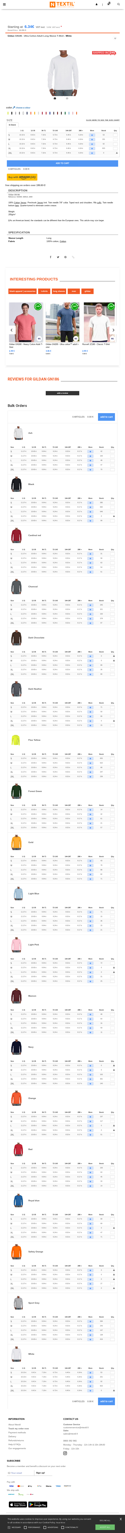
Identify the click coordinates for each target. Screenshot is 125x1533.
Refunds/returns (16, 1440)
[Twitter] (58, 257)
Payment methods (17, 1432)
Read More (60, 1522)
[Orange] (30, 113)
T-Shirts (44, 291)
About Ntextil (14, 1424)
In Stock (12, 125)
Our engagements (17, 1448)
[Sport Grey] (15, 113)
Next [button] (115, 75)
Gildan (11, 36)
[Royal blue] (49, 113)
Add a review (62, 393)
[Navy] (27, 113)
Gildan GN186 (14, 195)
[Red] (46, 113)
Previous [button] (12, 75)
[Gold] (34, 113)
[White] (23, 113)
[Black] (11, 113)
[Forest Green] (65, 113)
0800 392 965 (70, 1441)
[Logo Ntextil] (62, 4)
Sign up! (40, 1473)
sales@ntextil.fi (70, 1433)
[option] (62, 73)
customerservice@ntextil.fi (76, 1427)
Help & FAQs (14, 1444)
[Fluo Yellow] (8, 113)
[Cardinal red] (42, 113)
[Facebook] (50, 257)
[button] (96, 4)
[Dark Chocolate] (61, 113)
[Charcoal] (19, 113)
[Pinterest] (65, 257)
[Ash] (38, 113)
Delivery (12, 1436)
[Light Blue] (69, 113)
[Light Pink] (72, 113)
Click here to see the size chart (103, 120)
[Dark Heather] (53, 113)
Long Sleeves (59, 291)
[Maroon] (57, 113)
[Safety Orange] (76, 113)
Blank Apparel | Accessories (22, 291)
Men (74, 291)
